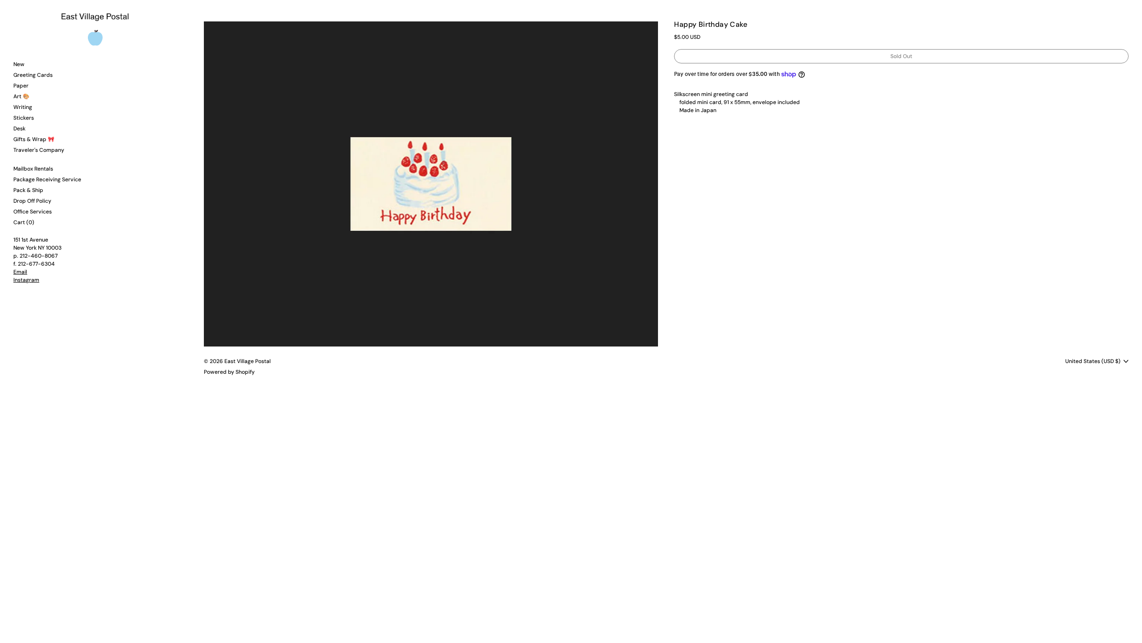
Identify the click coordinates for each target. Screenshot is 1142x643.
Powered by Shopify (229, 372)
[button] (431, 184)
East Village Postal (247, 361)
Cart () (23, 222)
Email (20, 272)
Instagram (26, 280)
